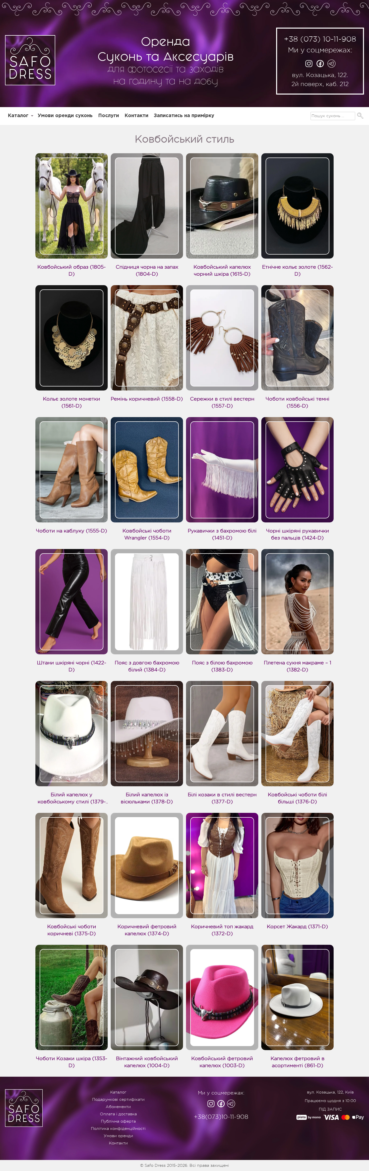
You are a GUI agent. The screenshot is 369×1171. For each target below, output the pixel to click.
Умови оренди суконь (65, 116)
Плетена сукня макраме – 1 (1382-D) (297, 666)
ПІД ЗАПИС (330, 1109)
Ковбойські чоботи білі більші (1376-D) (297, 798)
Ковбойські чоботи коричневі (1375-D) (71, 930)
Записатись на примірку (184, 116)
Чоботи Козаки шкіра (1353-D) (71, 1062)
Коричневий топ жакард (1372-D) (222, 930)
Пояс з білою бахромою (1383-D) (222, 666)
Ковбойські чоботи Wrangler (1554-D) (146, 534)
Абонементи (118, 1107)
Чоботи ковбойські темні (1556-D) (297, 402)
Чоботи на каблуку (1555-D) (71, 531)
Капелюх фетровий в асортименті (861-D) (298, 1062)
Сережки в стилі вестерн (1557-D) (222, 402)
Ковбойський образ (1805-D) (71, 270)
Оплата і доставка (118, 1114)
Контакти (136, 116)
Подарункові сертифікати (118, 1099)
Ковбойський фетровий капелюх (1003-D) (222, 1062)
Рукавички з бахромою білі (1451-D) (222, 534)
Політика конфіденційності (118, 1128)
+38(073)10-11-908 (221, 1116)
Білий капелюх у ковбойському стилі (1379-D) (72, 798)
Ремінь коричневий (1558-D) (147, 399)
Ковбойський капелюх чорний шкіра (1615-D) (222, 270)
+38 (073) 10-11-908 (320, 39)
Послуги (108, 116)
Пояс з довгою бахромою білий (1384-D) (147, 666)
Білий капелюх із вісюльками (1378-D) (147, 798)
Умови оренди (118, 1136)
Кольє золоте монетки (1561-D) (71, 402)
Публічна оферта (118, 1121)
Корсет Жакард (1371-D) (297, 926)
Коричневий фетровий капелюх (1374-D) (146, 930)
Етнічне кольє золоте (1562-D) (297, 270)
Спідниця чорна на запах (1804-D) (147, 270)
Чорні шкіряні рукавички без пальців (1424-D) (297, 534)
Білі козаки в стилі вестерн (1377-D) (222, 798)
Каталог (18, 116)
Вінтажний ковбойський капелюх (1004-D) (147, 1062)
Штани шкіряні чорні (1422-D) (71, 666)
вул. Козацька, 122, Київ (330, 1092)
